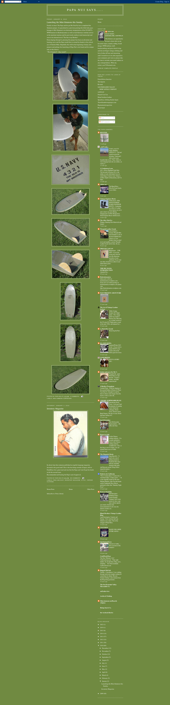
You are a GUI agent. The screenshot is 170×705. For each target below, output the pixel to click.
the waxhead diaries (106, 612)
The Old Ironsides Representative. (114, 423)
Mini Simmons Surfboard (62, 398)
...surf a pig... (104, 147)
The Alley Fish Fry (106, 220)
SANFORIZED (105, 357)
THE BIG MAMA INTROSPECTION (106, 269)
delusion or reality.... (115, 544)
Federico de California (107, 474)
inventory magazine (72, 480)
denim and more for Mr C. (108, 372)
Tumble (102, 572)
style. (83, 480)
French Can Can (103, 94)
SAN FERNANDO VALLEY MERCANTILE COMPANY (107, 88)
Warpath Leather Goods (108, 229)
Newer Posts (50, 489)
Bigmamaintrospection (105, 105)
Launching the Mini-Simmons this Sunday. (65, 22)
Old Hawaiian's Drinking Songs (113, 494)
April (104, 672)
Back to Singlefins (106, 492)
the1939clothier (105, 420)
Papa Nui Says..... (85, 10)
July (103, 663)
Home (71, 489)
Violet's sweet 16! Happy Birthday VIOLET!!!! (114, 150)
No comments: (75, 478)
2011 (102, 642)
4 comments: (75, 396)
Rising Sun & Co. (105, 608)
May (103, 669)
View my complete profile (108, 68)
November (105, 651)
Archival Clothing (106, 596)
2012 (102, 639)
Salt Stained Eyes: (106, 542)
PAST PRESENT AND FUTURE (110, 293)
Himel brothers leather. (105, 97)
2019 (102, 627)
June (103, 666)
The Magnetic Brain (106, 454)
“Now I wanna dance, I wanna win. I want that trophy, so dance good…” (110, 476)
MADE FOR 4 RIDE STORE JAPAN (115, 530)
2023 (102, 624)
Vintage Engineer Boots (108, 199)
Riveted (100, 84)
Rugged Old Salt (105, 570)
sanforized (101, 92)
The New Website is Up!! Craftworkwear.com (107, 559)
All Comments (105, 122)
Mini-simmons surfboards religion (108, 602)
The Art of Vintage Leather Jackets (109, 308)
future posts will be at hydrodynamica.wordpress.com (109, 280)
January (104, 681)
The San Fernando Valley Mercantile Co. (108, 585)
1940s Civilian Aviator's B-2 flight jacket (114, 313)
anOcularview (104, 591)
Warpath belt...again (114, 374)
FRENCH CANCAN (106, 248)
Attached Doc (104, 272)
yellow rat (103, 184)
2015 (102, 630)
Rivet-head (101, 108)
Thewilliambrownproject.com (107, 102)
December (105, 648)
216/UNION (104, 527)
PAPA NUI (111, 31)
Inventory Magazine (55, 408)
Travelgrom (101, 82)
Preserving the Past (114, 331)
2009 (102, 693)
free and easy (58, 480)
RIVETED (103, 132)
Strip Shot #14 (113, 456)
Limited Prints (104, 388)
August (104, 660)
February (105, 678)
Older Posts (90, 489)
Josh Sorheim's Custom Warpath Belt (115, 232)
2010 (102, 645)
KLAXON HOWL (106, 343)
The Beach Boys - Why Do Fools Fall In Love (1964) (115, 188)
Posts (102, 118)
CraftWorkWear (105, 556)
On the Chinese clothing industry (114, 437)
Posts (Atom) (59, 494)
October (104, 654)
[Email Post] (82, 396)
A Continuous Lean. (106, 168)
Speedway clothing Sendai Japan (108, 100)
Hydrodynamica (105, 277)
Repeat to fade (104, 434)
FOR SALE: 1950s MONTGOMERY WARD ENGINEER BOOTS (115, 203)
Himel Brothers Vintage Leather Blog (110, 514)
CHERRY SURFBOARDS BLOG (110, 400)
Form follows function (104, 79)
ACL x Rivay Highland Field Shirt (109, 170)
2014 (102, 633)
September (105, 657)
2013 (102, 636)
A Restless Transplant (107, 386)
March (104, 675)
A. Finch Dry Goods (106, 329)
